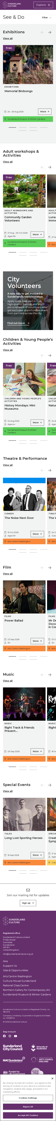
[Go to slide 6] (33, 131)
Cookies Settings (28, 1098)
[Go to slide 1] (12, 128)
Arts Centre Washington (17, 976)
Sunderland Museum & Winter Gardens (27, 994)
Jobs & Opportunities (15, 970)
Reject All (28, 1106)
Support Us (10, 965)
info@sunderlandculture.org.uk (18, 954)
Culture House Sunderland (19, 980)
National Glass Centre (16, 985)
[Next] (49, 32)
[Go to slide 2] (23, 128)
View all (8, 38)
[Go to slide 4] (43, 128)
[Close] (52, 1078)
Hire (5, 961)
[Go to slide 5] (23, 131)
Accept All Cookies (28, 1115)
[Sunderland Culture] (12, 5)
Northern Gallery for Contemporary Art (26, 990)
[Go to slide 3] (33, 128)
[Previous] (42, 32)
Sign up (26, 903)
